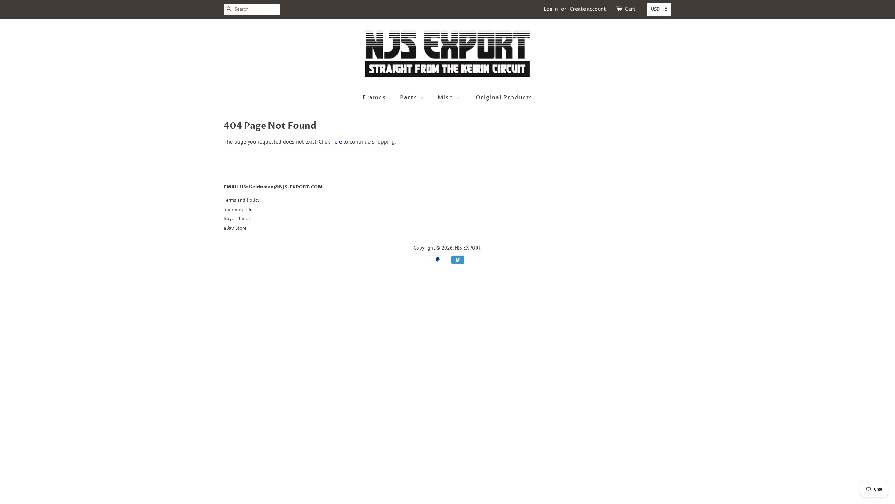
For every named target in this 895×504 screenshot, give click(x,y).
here (336, 141)
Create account (588, 9)
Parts (409, 98)
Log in (551, 9)
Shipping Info (238, 209)
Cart (630, 9)
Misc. (447, 98)
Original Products (503, 98)
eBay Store (235, 228)
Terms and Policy (242, 200)
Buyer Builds (237, 218)
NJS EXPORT (467, 248)
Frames (374, 98)
